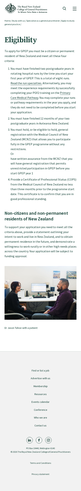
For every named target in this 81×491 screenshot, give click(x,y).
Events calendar (40, 402)
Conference (40, 409)
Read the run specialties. (26, 83)
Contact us (40, 425)
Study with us (18, 20)
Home (7, 20)
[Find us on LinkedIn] (30, 440)
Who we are (40, 417)
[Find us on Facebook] (39, 440)
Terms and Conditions (40, 463)
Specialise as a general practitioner (43, 20)
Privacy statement (40, 474)
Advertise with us (40, 378)
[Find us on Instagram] (48, 440)
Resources (40, 394)
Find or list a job (40, 370)
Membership (41, 386)
